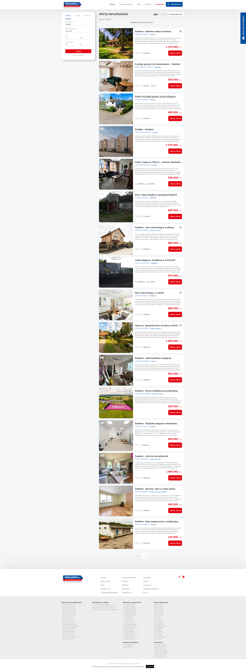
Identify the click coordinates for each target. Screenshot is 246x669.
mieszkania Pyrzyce (128, 620)
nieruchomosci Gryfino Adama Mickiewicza (104, 606)
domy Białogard (158, 624)
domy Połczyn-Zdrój (159, 637)
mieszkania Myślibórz (129, 633)
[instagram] (183, 577)
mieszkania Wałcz (128, 619)
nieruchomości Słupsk (160, 649)
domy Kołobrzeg (159, 608)
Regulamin (126, 589)
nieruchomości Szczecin (68, 604)
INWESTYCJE (87, 15)
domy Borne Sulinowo (160, 626)
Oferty (112, 4)
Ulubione (148, 4)
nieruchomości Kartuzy (160, 653)
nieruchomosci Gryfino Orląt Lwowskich (103, 608)
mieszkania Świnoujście (130, 611)
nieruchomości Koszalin (68, 606)
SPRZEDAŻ (68, 15)
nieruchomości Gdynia (160, 646)
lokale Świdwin (127, 648)
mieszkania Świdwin (129, 631)
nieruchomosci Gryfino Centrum (101, 604)
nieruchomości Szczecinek (69, 613)
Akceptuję (150, 666)
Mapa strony (105, 581)
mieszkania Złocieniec (129, 622)
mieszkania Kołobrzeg (129, 608)
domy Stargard (158, 609)
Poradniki (146, 577)
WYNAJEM (77, 15)
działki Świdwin (127, 646)
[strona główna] (72, 4)
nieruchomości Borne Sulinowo (70, 626)
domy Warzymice (159, 628)
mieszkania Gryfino (128, 629)
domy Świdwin (158, 631)
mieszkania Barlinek (128, 635)
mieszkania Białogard (129, 624)
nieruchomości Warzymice (69, 628)
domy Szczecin (158, 604)
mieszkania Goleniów (129, 615)
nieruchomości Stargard (68, 609)
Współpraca (126, 592)
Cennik (145, 581)
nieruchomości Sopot (160, 648)
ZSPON (120, 664)
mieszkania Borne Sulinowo (131, 626)
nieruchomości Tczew (160, 655)
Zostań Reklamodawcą (109, 592)
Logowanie (159, 4)
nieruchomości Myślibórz (68, 633)
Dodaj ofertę (176, 4)
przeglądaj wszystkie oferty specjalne (142, 22)
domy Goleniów (158, 615)
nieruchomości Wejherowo (161, 651)
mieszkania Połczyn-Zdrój (130, 637)
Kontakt (125, 581)
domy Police (157, 617)
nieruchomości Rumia (160, 657)
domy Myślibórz (158, 633)
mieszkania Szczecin (129, 604)
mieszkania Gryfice (128, 639)
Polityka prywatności (151, 589)
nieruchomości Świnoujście (69, 611)
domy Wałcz (157, 619)
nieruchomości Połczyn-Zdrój (70, 637)
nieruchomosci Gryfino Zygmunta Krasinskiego (105, 609)
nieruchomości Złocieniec (69, 622)
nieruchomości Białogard (69, 624)
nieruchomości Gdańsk (160, 644)
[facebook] (179, 577)
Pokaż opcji (78, 55)
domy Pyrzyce (158, 620)
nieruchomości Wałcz (68, 619)
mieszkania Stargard (129, 609)
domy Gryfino (158, 629)
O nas (145, 592)
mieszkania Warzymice (129, 628)
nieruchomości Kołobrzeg (69, 608)
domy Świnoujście (159, 611)
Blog (138, 4)
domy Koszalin (158, 606)
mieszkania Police (128, 617)
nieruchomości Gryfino (68, 629)
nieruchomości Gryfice (68, 639)
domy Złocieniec (158, 622)
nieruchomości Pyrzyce (68, 620)
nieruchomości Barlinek (68, 635)
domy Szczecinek (159, 613)
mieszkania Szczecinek (129, 613)
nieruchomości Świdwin (68, 631)
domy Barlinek (158, 635)
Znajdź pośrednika (126, 4)
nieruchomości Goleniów (68, 615)
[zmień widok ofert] (155, 14)
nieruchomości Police (67, 617)
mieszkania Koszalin (129, 606)
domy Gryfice (157, 639)
